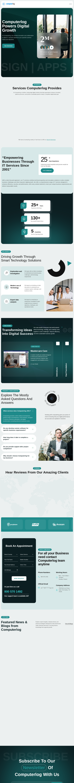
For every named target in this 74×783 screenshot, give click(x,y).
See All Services (51, 139)
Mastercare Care (39, 351)
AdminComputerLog (14, 654)
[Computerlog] (8, 4)
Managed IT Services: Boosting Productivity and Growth (37, 660)
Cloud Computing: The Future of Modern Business (13, 660)
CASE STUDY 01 (35, 346)
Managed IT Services (36, 109)
